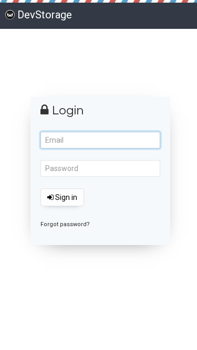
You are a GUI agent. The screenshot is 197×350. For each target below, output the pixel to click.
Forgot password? (65, 224)
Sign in (65, 197)
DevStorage (44, 14)
